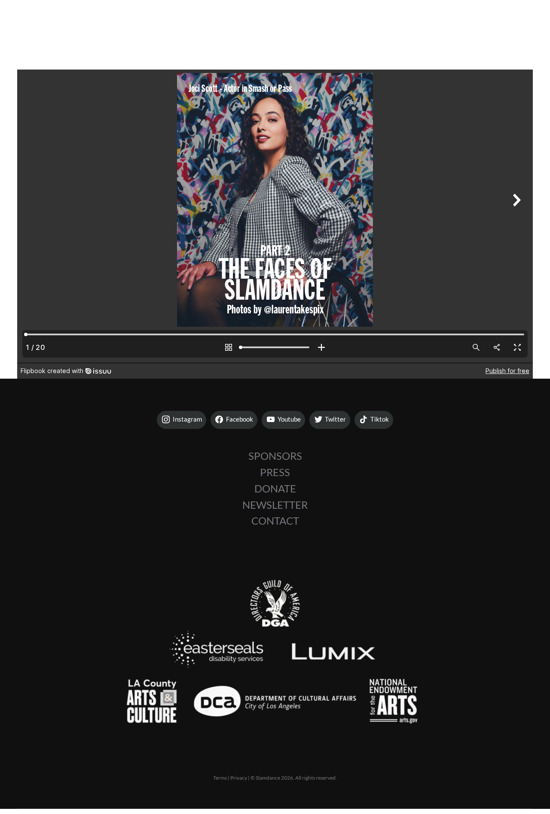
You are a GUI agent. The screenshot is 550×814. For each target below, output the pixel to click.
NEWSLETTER (275, 505)
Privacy (238, 778)
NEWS (428, 26)
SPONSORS (275, 456)
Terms (220, 778)
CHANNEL (285, 26)
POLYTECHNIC (361, 26)
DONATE (275, 489)
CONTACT (275, 521)
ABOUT (483, 26)
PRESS (275, 472)
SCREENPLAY (212, 26)
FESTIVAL (140, 26)
